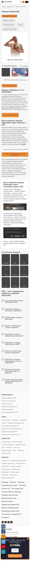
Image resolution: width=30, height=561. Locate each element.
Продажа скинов (6, 442)
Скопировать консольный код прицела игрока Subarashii (15, 154)
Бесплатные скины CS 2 (10, 511)
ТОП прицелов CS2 (8, 25)
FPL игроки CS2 (17, 489)
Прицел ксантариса (15, 466)
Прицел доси (5, 472)
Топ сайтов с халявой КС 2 (11, 514)
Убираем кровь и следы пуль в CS (11, 434)
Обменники (21, 450)
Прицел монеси (6, 469)
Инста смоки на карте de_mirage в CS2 (12, 429)
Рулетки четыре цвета (8, 444)
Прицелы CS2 (10, 6)
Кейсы (14, 450)
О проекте (5, 517)
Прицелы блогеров (8, 20)
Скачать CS (6, 489)
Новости (13, 482)
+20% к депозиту (15, 556)
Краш (3, 447)
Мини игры (17, 447)
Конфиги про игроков (10, 495)
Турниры (21, 482)
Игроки (20, 25)
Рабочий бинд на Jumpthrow (9, 431)
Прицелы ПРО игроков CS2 (18, 460)
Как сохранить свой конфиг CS (10, 426)
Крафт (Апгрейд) (6, 450)
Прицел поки (5, 466)
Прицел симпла (20, 463)
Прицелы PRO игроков (20, 6)
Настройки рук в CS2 (9, 485)
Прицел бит (5, 475)
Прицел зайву (14, 475)
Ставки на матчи (6, 453)
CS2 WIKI (22, 485)
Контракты (9, 447)
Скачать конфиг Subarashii (10, 115)
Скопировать (24, 66)
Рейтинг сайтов (7, 501)
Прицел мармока (15, 472)
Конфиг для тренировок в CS (16, 423)
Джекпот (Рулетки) (21, 444)
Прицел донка (16, 469)
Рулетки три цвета (18, 442)
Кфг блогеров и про (9, 498)
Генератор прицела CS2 (9, 29)
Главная (3, 6)
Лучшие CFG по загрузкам (11, 492)
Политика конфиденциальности (10, 534)
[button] (26, 72)
